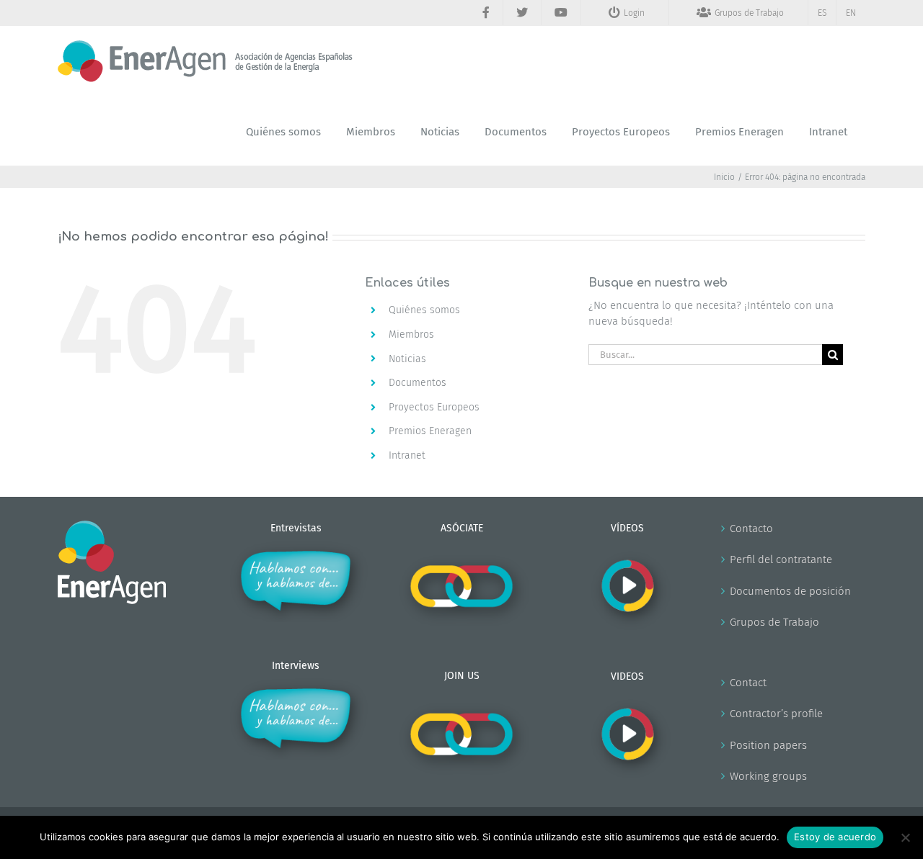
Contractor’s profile (776, 713)
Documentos (417, 383)
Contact (748, 682)
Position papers (768, 745)
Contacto (751, 528)
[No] (905, 837)
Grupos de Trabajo (774, 622)
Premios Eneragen (430, 431)
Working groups (768, 776)
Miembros (411, 334)
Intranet (407, 455)
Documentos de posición (790, 591)
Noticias (407, 359)
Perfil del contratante (781, 559)
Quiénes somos (424, 310)
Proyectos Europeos (434, 407)
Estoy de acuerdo (835, 836)
